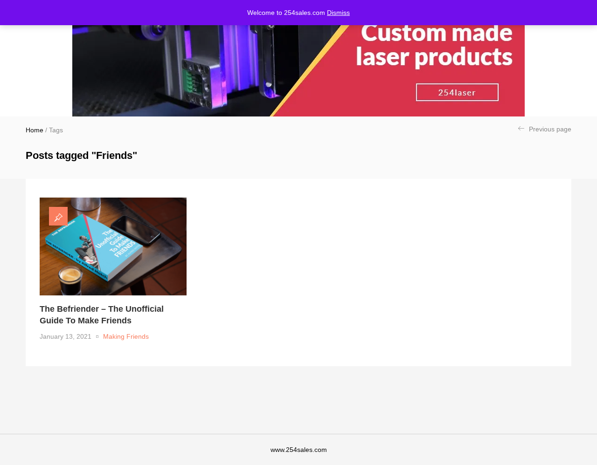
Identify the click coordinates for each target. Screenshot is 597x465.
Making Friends (126, 336)
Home (34, 130)
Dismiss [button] (338, 12)
